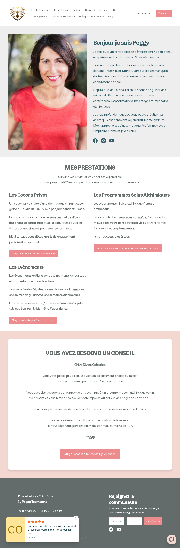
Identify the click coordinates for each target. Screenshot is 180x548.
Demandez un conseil (97, 10)
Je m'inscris (153, 521)
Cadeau (77, 10)
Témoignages (39, 16)
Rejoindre (163, 13)
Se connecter (143, 13)
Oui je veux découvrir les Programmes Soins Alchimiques (127, 248)
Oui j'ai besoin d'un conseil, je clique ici (90, 454)
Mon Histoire (61, 10)
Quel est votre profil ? (63, 16)
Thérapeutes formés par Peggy (96, 16)
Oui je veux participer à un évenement (33, 320)
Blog (115, 10)
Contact (57, 510)
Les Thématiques (40, 10)
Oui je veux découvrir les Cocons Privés (33, 253)
